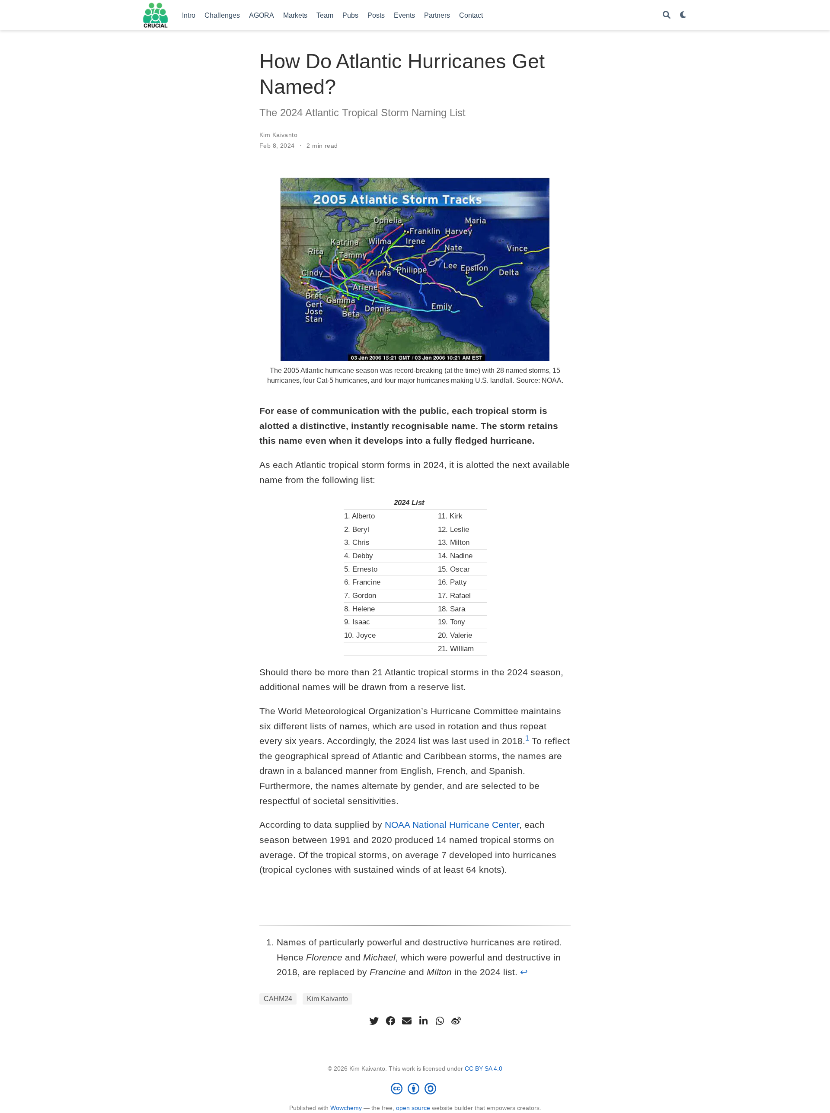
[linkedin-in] (423, 1020)
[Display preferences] (683, 15)
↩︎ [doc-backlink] (524, 972)
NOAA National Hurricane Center (452, 825)
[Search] (666, 15)
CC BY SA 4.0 (483, 1068)
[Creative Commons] (415, 1088)
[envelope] (406, 1020)
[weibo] (456, 1020)
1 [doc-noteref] (527, 738)
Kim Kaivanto (278, 134)
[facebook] (390, 1020)
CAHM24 (278, 998)
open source (413, 1107)
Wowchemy (346, 1107)
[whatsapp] (439, 1020)
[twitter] (373, 1020)
